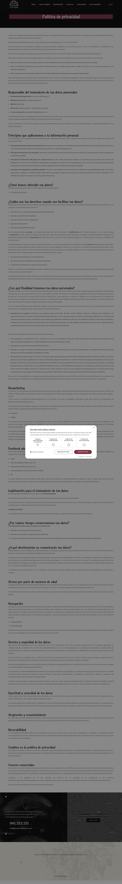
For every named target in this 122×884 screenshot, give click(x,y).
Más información (83, 435)
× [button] (93, 427)
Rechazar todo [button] (63, 452)
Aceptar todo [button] (83, 452)
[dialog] (61, 442)
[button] (36, 452)
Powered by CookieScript (85, 456)
